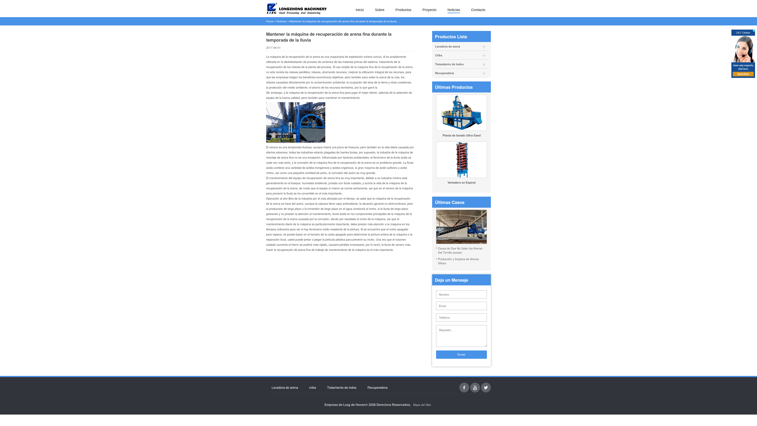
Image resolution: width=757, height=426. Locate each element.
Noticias (453, 10)
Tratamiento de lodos (449, 64)
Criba (438, 55)
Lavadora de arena (447, 46)
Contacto (478, 10)
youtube (475, 385)
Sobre (379, 10)
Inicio (360, 10)
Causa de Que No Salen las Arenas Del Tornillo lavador (460, 250)
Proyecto (429, 10)
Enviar (461, 354)
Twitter (485, 385)
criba (312, 387)
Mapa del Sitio (422, 405)
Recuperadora (444, 73)
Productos (403, 10)
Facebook (464, 385)
